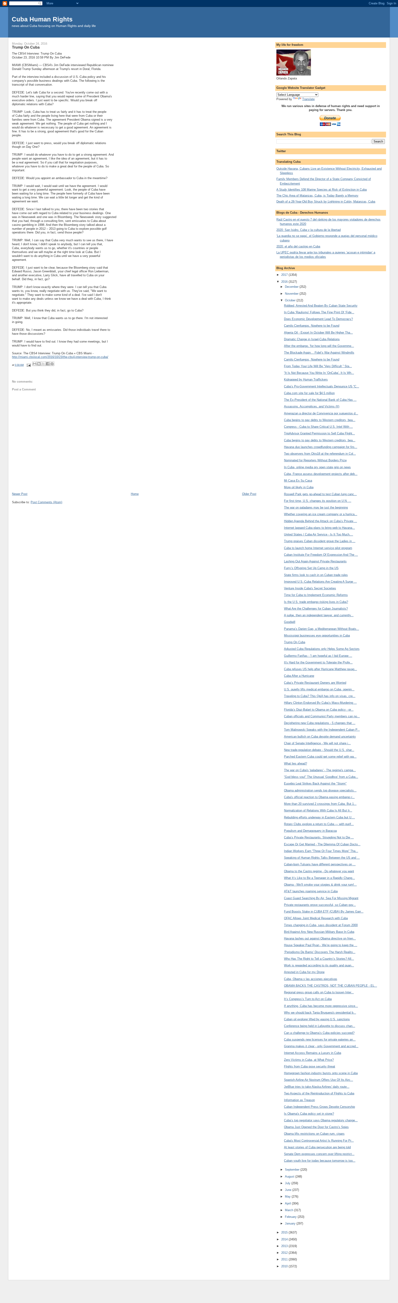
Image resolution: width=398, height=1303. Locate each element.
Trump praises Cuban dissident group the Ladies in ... (319, 541)
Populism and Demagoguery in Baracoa (310, 830)
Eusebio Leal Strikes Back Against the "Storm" (315, 783)
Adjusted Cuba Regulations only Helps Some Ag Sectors (322, 649)
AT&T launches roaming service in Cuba (311, 891)
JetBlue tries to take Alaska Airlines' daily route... (316, 1086)
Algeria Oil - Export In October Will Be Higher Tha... (318, 332)
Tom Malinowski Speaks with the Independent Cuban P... (322, 729)
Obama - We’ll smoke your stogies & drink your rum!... (320, 884)
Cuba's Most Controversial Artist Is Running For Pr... (319, 1140)
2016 (285, 281)
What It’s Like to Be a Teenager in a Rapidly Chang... (319, 878)
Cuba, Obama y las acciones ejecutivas (310, 979)
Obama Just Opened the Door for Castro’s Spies (316, 1127)
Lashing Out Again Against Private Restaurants (315, 561)
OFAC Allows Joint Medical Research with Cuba (316, 918)
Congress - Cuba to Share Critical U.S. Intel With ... (318, 426)
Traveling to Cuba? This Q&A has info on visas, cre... (319, 696)
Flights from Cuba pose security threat (309, 1066)
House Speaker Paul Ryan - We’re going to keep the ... (320, 945)
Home (135, 494)
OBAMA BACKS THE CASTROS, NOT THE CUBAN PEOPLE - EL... (330, 985)
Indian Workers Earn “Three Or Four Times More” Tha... (321, 851)
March (289, 1210)
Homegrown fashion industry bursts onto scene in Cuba (321, 1073)
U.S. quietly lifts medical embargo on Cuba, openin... (319, 689)
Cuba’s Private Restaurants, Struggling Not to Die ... (319, 837)
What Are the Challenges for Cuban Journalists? (316, 608)
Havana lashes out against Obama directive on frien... (320, 938)
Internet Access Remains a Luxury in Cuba (312, 1053)
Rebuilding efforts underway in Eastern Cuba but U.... (319, 817)
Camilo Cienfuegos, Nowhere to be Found (311, 325)
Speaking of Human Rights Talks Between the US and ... (322, 857)
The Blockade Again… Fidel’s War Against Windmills (319, 352)
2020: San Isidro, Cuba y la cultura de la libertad (308, 230)
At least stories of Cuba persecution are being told (317, 1147)
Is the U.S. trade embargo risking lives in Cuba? (316, 602)
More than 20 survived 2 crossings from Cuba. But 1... (320, 804)
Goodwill (289, 622)
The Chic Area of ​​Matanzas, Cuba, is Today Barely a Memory (317, 195)
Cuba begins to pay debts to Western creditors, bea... (319, 420)
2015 (285, 1232)
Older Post (249, 494)
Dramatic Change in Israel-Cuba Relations (312, 339)
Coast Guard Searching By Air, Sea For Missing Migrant (321, 898)
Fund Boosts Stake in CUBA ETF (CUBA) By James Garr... (323, 911)
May (288, 1196)
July (288, 1183)
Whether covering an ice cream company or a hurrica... (320, 514)
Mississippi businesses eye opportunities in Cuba (317, 635)
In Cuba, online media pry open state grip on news (317, 467)
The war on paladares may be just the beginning (316, 507)
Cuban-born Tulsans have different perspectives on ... (320, 864)
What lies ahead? (295, 763)
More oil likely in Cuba (298, 487)
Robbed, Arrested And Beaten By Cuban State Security (320, 305)
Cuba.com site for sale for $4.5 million (309, 393)
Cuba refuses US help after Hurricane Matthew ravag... (320, 669)
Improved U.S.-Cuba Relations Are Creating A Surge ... (320, 581)
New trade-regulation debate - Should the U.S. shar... (319, 750)
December (292, 286)
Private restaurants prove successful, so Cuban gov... (320, 905)
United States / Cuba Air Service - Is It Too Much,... (318, 534)
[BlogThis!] (39, 363)
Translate (308, 99)
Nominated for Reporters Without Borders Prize (315, 460)
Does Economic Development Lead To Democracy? (318, 319)
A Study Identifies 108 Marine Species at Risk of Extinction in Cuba (321, 189)
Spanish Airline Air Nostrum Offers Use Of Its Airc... (318, 1080)
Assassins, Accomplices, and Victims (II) (311, 406)
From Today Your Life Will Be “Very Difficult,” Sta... (318, 366)
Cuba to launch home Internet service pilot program (318, 548)
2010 (285, 1266)
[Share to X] (43, 363)
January (290, 1223)
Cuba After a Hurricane (299, 676)
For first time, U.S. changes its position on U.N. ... (317, 501)
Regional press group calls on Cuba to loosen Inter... (319, 992)
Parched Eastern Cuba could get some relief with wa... (320, 756)
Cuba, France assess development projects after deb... (320, 474)
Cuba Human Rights (42, 19)
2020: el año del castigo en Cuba (298, 246)
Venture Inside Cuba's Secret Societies (310, 588)
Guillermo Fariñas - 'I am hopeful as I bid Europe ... (318, 655)
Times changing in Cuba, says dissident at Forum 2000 (321, 925)
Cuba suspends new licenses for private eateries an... (320, 1039)
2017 (285, 274)
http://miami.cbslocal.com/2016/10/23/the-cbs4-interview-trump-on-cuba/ (60, 357)
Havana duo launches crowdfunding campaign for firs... (320, 447)
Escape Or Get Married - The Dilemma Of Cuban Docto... (322, 844)
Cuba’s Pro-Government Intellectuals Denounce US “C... (321, 386)
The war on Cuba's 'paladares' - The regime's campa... (320, 770)
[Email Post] (28, 365)
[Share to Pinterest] (52, 363)
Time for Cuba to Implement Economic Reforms (316, 595)
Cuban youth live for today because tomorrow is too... (319, 1160)
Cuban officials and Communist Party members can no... (322, 716)
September (292, 1169)
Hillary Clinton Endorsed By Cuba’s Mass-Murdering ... (320, 702)
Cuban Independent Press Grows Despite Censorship (319, 1106)
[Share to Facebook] (47, 363)
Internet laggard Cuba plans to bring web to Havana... (319, 527)
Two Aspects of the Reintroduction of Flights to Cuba (319, 1093)
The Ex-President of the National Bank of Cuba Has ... (320, 399)
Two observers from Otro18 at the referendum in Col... (320, 453)
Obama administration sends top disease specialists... (320, 790)
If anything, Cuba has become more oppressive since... (321, 1006)
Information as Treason (299, 1100)
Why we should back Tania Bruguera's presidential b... (320, 1012)
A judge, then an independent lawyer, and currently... (319, 615)
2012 (285, 1252)
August (290, 1176)
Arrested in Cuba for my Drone (304, 972)
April (288, 1203)
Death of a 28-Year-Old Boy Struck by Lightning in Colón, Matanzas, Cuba (325, 201)
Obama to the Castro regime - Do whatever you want (319, 871)
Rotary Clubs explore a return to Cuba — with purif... (319, 824)
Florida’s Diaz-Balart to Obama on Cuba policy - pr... (319, 709)
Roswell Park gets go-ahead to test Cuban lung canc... (320, 494)
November (292, 293)
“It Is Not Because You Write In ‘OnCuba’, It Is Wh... (319, 373)
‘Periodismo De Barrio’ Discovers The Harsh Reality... (319, 952)
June (288, 1190)
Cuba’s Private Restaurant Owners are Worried (315, 682)
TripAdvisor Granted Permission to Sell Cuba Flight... (319, 433)
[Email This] (34, 363)
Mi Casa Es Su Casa (298, 480)
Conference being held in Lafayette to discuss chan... (319, 1026)
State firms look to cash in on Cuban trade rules (316, 575)
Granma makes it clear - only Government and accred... (321, 1046)
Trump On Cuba (294, 642)
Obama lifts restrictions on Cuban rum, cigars (314, 1133)
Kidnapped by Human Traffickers (306, 379)
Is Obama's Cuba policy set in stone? (309, 1113)
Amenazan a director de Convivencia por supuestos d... (321, 413)
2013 (285, 1246)
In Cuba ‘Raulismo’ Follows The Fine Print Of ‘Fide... (319, 312)
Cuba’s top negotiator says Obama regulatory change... (321, 1120)
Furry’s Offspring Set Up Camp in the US (311, 568)
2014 (285, 1239)
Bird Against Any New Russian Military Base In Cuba (319, 932)
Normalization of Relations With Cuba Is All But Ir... (318, 810)
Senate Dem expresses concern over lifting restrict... (319, 1154)
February (291, 1217)
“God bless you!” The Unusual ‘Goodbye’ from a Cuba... (321, 777)
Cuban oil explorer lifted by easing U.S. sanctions (317, 1019)
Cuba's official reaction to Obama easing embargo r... (319, 797)
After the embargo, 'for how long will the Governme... (319, 346)
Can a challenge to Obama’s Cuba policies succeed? (319, 1033)
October (290, 300)
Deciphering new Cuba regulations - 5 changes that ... (319, 723)
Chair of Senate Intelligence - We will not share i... (317, 743)
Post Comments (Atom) (46, 502)
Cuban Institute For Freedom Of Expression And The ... (321, 554)
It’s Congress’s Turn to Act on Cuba (308, 999)
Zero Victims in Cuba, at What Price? (309, 1060)
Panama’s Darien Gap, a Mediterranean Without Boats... (321, 629)
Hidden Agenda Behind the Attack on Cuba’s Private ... (320, 521)
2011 (285, 1259)
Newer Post (19, 494)
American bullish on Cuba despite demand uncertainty (320, 736)
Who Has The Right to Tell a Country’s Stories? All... (319, 958)
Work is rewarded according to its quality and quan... (319, 965)
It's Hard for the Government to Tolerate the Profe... (318, 662)
